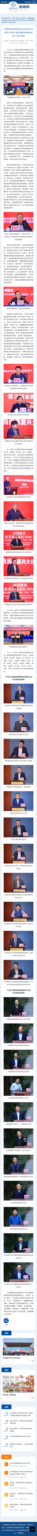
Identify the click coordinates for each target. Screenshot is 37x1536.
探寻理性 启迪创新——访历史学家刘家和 (21, 1445)
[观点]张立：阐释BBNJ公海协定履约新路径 (21, 1495)
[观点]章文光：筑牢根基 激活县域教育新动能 (21, 1422)
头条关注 (23, 18)
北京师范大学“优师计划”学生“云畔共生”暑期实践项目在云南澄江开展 (21, 1414)
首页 (13, 18)
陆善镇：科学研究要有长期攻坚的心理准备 (21, 1484)
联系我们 (21, 1533)
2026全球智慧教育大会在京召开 (20, 1436)
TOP (32, 1529)
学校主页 (4, 2)
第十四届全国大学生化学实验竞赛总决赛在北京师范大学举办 (21, 1473)
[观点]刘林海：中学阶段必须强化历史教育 (21, 1430)
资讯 (17, 18)
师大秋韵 (6, 1395)
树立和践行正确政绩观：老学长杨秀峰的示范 (17, 1358)
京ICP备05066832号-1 (9, 1530)
